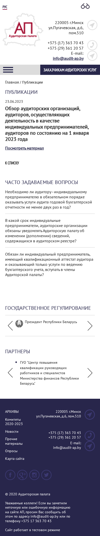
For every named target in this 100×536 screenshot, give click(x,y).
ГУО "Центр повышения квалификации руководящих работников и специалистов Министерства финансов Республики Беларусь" (49, 373)
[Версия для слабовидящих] (85, 6)
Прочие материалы (14, 441)
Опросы (11, 451)
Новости (11, 431)
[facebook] (10, 477)
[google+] (22, 477)
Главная (12, 82)
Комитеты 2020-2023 (14, 421)
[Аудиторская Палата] (23, 48)
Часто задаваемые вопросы (41, 182)
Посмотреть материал (24, 148)
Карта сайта (14, 459)
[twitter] (46, 477)
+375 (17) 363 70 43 (66, 42)
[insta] (34, 477)
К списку (12, 163)
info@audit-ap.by (68, 58)
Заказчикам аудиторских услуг (70, 69)
